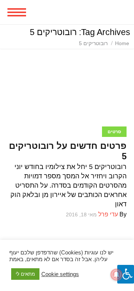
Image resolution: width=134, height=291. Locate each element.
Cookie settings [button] (60, 274)
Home (122, 43)
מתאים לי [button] (25, 274)
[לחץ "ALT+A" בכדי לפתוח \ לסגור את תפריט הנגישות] (125, 274)
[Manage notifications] (116, 275)
